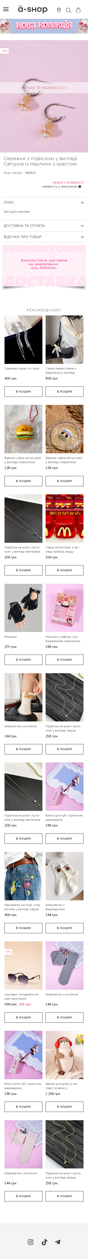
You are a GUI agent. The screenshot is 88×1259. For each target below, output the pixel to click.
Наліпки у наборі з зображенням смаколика (63, 639)
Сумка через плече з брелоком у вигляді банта (61, 373)
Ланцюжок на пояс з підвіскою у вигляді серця (23, 907)
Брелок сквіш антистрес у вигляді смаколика (23, 460)
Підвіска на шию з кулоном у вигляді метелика (22, 549)
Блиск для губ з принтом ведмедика (64, 817)
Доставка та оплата (24, 226)
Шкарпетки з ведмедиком (55, 907)
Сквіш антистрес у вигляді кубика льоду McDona (62, 552)
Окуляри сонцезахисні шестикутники (22, 996)
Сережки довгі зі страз (22, 368)
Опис (9, 202)
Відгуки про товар (23, 237)
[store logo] (32, 9)
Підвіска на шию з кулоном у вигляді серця (63, 728)
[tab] (44, 201)
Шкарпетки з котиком (21, 726)
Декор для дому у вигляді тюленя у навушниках (62, 1088)
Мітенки (11, 636)
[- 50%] (23, 989)
